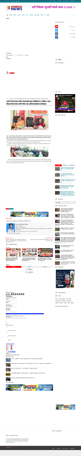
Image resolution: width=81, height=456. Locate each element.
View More (8, 247)
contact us (59, 1)
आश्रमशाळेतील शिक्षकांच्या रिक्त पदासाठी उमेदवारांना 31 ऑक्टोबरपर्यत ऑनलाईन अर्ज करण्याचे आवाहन (28, 373)
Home (50, 1)
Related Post (13, 244)
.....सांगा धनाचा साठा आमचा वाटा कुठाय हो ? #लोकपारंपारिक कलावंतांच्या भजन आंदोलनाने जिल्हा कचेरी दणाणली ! (29, 259)
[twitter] (16, 1)
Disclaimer (72, 448)
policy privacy (65, 1)
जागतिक (10, 15)
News (57, 298)
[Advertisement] (29, 27)
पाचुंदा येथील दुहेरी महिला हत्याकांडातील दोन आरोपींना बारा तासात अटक (22, 377)
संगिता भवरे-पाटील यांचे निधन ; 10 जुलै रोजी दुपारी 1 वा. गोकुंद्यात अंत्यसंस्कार (24, 368)
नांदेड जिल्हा (31, 15)
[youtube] (12, 1)
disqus (29, 266)
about (54, 1)
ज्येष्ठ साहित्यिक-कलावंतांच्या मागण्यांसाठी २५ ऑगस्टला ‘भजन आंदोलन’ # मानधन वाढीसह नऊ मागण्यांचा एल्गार (45, 259)
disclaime (72, 1)
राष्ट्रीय (15, 15)
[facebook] (14, 1)
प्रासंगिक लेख (69, 300)
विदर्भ (27, 15)
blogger (13, 266)
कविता (42, 15)
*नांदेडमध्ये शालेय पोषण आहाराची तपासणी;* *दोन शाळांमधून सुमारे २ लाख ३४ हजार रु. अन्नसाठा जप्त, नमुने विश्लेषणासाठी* (31, 363)
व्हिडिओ (48, 15)
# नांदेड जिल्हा (11, 208)
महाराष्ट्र (18, 15)
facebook (45, 266)
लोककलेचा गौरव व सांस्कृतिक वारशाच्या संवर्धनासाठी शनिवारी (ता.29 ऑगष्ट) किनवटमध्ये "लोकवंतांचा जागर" (12, 259)
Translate (27, 55)
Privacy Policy (65, 448)
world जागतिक (62, 298)
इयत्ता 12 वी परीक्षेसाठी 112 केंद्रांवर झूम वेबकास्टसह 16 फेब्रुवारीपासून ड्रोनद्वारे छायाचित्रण (27, 358)
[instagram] (18, 1)
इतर (44, 15)
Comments (71, 165)
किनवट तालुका (36, 15)
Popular (65, 165)
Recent (58, 165)
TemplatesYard (15, 447)
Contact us (58, 448)
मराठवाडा (23, 15)
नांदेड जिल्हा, (20, 106)
